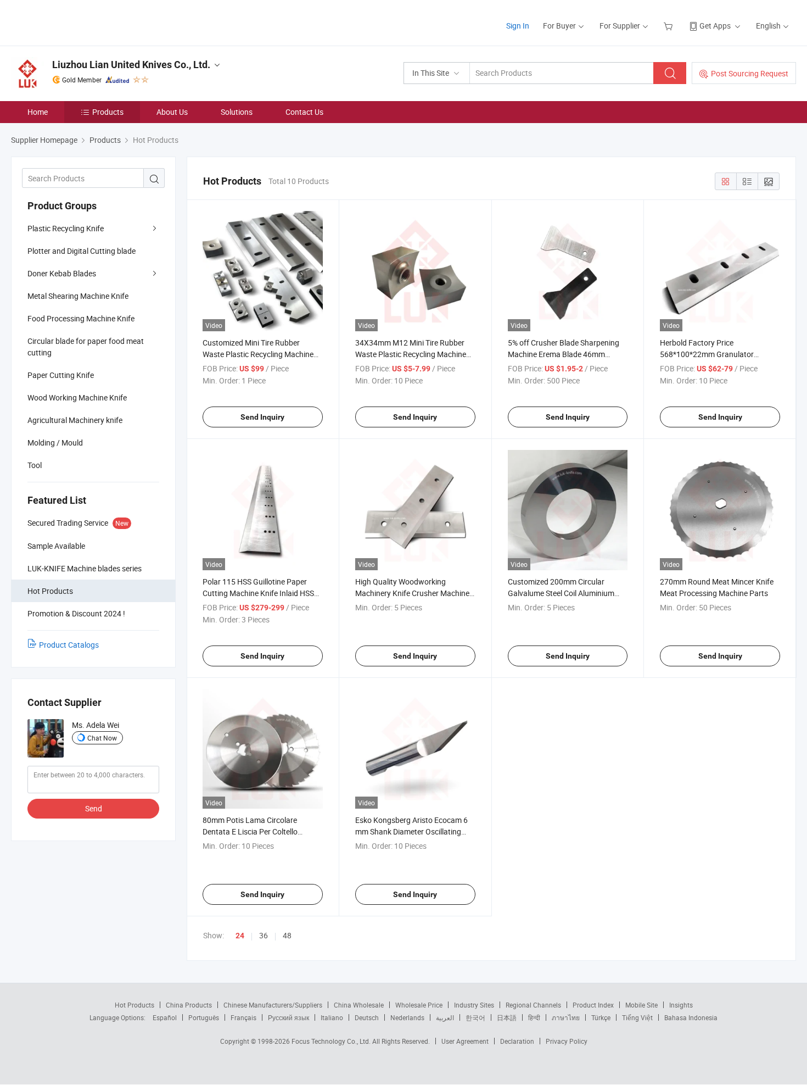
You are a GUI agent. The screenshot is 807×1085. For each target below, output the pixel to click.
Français (243, 1017)
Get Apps (715, 25)
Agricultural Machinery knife (74, 420)
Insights (681, 1004)
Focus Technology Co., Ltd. (332, 1041)
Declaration (517, 1041)
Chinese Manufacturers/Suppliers (272, 1004)
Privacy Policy (566, 1041)
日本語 (507, 1017)
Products (108, 112)
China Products (189, 1004)
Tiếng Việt (637, 1017)
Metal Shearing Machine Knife (77, 296)
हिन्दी (534, 1017)
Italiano (332, 1017)
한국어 (475, 1017)
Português (203, 1017)
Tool (34, 465)
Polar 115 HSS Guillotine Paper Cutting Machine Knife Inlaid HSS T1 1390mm (258, 593)
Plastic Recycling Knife (65, 228)
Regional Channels (533, 1004)
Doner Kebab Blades (61, 273)
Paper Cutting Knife (60, 375)
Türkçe (600, 1017)
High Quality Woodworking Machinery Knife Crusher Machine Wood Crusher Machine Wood (412, 593)
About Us (172, 112)
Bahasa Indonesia (691, 1017)
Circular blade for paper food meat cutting (85, 347)
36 (263, 935)
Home (37, 112)
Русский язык (288, 1017)
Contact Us (304, 112)
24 (240, 935)
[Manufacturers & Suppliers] (81, 22)
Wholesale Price (418, 1004)
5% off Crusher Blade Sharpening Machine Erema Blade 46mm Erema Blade (563, 354)
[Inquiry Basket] (669, 25)
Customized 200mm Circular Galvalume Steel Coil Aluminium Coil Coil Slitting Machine (561, 593)
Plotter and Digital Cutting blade (81, 251)
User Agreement (465, 1041)
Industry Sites (474, 1004)
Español (165, 1017)
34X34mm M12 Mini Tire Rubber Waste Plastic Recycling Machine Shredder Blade (410, 354)
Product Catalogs (69, 644)
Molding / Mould (55, 442)
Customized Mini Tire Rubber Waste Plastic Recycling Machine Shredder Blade (258, 354)
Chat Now (102, 737)
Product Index (593, 1004)
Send (93, 808)
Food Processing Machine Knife (80, 318)
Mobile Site (641, 1004)
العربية (445, 1017)
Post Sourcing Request (749, 73)
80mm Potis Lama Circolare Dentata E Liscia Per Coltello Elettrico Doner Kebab (250, 831)
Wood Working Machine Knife (77, 397)
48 (287, 935)
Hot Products (134, 1004)
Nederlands (407, 1017)
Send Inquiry (262, 417)
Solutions (237, 112)
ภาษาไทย (566, 1017)
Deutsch (367, 1017)
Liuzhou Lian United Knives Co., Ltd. (131, 64)
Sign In (517, 25)
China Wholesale (359, 1004)
